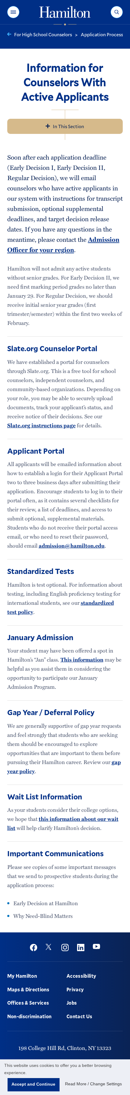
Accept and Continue (33, 1084)
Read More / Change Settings (93, 1083)
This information (81, 659)
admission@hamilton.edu (72, 545)
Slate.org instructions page (41, 425)
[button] (13, 12)
